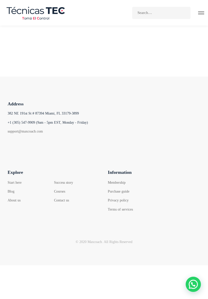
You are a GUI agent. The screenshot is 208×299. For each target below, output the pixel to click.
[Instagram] (35, 145)
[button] (193, 284)
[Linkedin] (48, 145)
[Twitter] (22, 145)
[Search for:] (161, 13)
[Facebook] (10, 145)
